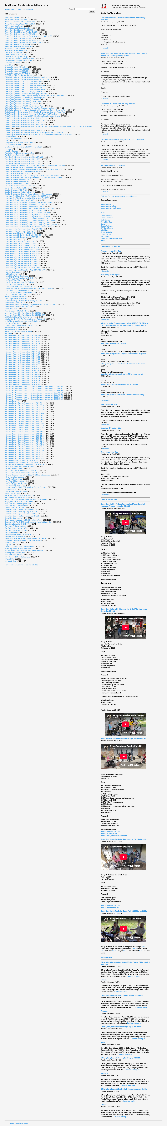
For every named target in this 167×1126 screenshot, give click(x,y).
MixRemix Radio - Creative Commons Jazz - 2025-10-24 (24, 430)
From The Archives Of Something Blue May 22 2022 (23, 161)
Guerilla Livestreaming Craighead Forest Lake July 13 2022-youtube (28, 194)
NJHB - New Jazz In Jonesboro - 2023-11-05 (21, 471)
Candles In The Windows (13, 53)
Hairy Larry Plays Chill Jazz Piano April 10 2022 (21, 243)
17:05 (103, 951)
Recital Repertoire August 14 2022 (17, 497)
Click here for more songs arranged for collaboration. (119, 196)
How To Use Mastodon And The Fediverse (19, 282)
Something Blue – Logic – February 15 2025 (20, 514)
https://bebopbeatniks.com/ (111, 831)
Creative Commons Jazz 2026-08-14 (17, 71)
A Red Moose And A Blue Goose (16, 20)
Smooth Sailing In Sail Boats (14, 508)
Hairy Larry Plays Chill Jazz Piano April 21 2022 (21, 245)
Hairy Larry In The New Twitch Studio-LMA (20, 231)
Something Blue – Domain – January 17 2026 (21, 510)
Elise (6, 141)
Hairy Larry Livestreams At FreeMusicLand (19, 241)
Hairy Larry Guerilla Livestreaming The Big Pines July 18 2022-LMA (28, 217)
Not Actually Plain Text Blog (18, 1123)
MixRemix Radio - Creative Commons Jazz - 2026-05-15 (24, 452)
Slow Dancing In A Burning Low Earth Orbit (20, 504)
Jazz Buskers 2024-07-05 (13, 303)
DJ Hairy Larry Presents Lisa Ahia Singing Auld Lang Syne (25, 98)
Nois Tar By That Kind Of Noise (16, 483)
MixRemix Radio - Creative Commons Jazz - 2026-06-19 (24, 458)
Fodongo (8, 149)
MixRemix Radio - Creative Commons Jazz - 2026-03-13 (24, 448)
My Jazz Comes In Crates (14, 469)
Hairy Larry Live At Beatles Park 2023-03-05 (20, 233)
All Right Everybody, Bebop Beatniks (17, 28)
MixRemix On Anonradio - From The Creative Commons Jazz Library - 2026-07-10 (34, 399)
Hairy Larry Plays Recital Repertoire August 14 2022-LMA (25, 270)
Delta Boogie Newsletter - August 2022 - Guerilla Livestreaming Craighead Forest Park (35, 112)
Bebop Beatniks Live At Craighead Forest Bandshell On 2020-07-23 (28, 36)
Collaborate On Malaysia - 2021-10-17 (18, 61)
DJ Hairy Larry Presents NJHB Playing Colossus (21, 104)
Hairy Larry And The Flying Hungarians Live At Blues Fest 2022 (27, 198)
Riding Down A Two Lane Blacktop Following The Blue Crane (26, 499)
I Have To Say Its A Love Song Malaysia (18, 286)
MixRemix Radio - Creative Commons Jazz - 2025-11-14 (24, 434)
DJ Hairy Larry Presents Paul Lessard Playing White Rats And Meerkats (29, 108)
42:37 (141, 951)
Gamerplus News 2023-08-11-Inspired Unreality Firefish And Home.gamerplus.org (33, 169)
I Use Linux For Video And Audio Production (20, 292)
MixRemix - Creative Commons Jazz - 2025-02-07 (22, 378)
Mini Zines (104, 230)
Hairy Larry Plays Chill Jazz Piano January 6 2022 (22, 249)
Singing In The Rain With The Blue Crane (19, 501)
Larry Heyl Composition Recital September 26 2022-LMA (25, 315)
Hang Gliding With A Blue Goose (16, 276)
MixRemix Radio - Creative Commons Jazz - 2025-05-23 (24, 405)
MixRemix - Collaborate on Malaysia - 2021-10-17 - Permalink (122, 140)
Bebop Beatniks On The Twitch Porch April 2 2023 (22, 40)
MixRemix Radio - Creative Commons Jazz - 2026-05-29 (24, 456)
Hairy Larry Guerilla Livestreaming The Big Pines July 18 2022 (26, 214)
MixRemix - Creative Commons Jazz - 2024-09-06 (22, 366)
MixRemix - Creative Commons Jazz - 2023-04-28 (22, 335)
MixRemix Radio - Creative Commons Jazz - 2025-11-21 (24, 436)
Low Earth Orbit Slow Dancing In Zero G (19, 325)
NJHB (103, 240)
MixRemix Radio (10, 401)
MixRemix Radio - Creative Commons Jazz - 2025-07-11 (24, 415)
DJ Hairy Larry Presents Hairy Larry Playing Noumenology (25, 89)
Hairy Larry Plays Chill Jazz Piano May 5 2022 (21, 266)
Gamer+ (103, 224)
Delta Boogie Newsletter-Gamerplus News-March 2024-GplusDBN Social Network (34, 132)
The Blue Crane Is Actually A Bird (16, 528)
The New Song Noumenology (15, 536)
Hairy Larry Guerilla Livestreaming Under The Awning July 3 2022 (27, 223)
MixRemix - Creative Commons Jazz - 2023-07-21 (22, 344)
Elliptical (104, 980)
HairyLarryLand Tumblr (109, 499)
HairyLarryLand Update (13, 272)
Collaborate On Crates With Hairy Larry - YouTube (118, 104)
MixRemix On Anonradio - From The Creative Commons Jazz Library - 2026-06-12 (34, 397)
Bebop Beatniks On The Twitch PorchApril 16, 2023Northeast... (123, 839)
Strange (103, 1105)
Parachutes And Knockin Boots (16, 491)
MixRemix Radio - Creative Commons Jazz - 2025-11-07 (24, 432)
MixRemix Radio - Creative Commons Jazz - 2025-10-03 (24, 428)
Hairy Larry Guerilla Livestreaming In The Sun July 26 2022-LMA (27, 212)
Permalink (105, 48)
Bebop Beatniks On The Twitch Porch (18, 38)
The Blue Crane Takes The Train (16, 530)
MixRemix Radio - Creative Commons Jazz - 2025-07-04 (24, 413)
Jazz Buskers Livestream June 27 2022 (18, 307)
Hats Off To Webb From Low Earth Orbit (19, 278)
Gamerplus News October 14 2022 (17, 184)
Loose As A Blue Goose (13, 323)
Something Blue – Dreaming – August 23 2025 (21, 512)
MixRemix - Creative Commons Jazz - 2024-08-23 (22, 362)
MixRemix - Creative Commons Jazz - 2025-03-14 (22, 385)
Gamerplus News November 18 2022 (18, 180)
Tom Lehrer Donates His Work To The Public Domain (23, 540)
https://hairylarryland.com (110, 907)
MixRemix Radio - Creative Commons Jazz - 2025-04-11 (24, 403)
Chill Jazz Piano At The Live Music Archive (19, 59)
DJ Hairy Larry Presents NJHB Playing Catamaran (22, 100)
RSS (36, 9)
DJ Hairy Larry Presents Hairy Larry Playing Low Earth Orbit (25, 87)
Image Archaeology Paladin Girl (15, 296)
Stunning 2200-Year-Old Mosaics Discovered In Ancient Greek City (28, 522)
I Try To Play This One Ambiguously (17, 290)
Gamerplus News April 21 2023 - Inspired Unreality (23, 171)
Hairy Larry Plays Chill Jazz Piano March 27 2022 (22, 255)
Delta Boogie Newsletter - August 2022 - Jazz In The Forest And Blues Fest (31, 114)
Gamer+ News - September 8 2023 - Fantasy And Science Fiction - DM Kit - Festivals (35, 165)
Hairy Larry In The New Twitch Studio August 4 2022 (23, 229)
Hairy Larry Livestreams (13, 239)
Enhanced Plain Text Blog (13, 145)
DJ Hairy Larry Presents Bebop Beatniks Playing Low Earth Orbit (27, 79)
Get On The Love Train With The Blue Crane (20, 186)
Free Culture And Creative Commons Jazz (19, 153)
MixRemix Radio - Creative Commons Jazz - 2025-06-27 (24, 411)
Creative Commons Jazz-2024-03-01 (18, 73)
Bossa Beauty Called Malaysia (15, 48)
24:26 (114, 951)
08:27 (135, 949)
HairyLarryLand (106, 216)
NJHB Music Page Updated (14, 477)
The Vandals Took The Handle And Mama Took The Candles (25, 538)
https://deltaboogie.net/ (109, 833)
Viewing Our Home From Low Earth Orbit (19, 547)
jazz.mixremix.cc (106, 204)
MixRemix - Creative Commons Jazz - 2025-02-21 (22, 381)
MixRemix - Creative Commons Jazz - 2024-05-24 (22, 354)
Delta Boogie (105, 220)
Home (7, 9)
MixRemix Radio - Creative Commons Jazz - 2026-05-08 (24, 450)
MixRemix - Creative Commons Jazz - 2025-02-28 (22, 383)
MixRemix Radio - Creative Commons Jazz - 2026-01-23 (24, 442)
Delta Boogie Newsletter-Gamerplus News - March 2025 (25, 124)
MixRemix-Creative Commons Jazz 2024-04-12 (21, 460)
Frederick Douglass (11, 151)
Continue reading (135, 976)
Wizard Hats (9, 559)
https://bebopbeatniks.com (110, 905)
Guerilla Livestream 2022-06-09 (16, 190)
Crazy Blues (9, 65)
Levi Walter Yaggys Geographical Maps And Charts (22, 321)
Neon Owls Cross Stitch (13, 479)
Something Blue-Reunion (13, 518)
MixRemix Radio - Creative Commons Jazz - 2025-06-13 (24, 407)
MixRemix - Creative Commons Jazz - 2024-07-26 (22, 358)
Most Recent (28, 9)
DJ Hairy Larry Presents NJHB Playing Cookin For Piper (24, 106)
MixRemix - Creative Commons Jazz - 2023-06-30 (22, 340)
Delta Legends (106, 234)
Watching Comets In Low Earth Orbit (18, 549)
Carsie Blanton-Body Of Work (15, 55)
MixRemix (8, 333)
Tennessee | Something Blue (111, 251)
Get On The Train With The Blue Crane (18, 188)
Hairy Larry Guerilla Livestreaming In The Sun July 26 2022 (25, 210)
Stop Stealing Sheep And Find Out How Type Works (23, 520)
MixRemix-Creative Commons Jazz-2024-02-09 (21, 463)
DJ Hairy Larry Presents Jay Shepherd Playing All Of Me (121, 1058)
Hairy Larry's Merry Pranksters (111, 238)
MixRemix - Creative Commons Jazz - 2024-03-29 (22, 350)
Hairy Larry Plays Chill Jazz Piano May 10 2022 (21, 260)
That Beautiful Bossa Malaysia (15, 526)
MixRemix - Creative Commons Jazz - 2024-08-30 (22, 364)
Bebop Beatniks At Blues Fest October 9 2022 (21, 32)
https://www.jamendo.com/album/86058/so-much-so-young (122, 395)
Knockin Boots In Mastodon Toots (17, 311)
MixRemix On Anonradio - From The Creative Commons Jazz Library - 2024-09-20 (34, 391)
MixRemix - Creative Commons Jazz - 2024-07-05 (22, 356)
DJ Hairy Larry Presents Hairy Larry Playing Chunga (23, 83)
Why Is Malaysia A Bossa (13, 555)
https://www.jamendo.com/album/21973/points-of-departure (123, 364)
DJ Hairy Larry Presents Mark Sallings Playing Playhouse (121, 1027)
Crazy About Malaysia (12, 63)
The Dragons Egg (11, 532)
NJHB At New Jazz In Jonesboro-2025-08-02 (21, 473)
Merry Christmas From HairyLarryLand (18, 331)
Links (103, 212)
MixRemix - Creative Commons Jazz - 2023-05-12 (22, 337)
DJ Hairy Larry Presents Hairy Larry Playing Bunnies (23, 81)
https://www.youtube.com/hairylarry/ (114, 835)
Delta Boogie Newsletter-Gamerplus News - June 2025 (24, 122)
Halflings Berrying (11, 274)
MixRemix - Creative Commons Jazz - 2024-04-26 (22, 352)
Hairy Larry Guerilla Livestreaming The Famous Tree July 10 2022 (27, 219)
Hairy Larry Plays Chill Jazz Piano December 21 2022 (23, 247)
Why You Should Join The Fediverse (17, 557)
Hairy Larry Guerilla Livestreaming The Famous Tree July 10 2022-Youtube (30, 221)
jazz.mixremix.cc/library (109, 206)
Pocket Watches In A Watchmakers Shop (19, 495)
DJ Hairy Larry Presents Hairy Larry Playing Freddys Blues (25, 85)
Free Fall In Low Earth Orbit (14, 155)
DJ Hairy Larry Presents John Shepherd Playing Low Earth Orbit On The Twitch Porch (35, 96)
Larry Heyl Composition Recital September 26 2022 (23, 313)
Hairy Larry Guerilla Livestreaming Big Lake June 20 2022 (25, 206)
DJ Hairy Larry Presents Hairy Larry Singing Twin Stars (24, 91)
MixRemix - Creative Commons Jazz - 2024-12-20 (22, 370)
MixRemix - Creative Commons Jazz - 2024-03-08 (22, 348)
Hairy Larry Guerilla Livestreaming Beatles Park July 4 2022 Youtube (28, 202)
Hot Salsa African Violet (13, 280)
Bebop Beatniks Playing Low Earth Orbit (19, 46)
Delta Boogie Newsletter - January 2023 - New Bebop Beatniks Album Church (32, 116)
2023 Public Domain (12, 18)
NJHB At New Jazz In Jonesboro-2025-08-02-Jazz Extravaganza (27, 475)
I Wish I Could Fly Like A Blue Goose (17, 294)
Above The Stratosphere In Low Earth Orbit (20, 22)
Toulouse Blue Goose (12, 542)
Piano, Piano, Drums (12, 493)
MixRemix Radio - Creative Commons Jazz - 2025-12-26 (24, 440)
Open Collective (10, 489)
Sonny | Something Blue (109, 452)
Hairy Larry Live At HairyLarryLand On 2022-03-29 (22, 237)
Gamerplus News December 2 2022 (17, 173)
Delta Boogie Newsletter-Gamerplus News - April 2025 (24, 118)
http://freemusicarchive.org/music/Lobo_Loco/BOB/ (119, 384)
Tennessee (104, 1011)
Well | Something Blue (109, 404)
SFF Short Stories (107, 228)
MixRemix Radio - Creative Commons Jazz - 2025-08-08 (24, 419)
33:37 (125, 951)
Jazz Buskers (105, 236)
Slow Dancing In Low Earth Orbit (16, 506)
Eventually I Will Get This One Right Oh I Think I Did (23, 147)
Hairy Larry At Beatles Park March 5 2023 (19, 200)
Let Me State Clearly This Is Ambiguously (19, 317)
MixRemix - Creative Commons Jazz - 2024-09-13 (22, 368)
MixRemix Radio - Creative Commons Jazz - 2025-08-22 (24, 422)
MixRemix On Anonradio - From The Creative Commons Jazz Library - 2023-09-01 (34, 389)
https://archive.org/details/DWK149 (114, 343)
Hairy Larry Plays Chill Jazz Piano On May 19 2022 (22, 268)
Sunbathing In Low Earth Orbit (15, 524)
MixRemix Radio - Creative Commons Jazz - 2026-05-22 (24, 454)
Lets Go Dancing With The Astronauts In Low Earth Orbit (25, 319)
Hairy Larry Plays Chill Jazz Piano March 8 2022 (21, 258)
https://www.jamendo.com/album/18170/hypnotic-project (122, 374)
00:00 (143, 947)
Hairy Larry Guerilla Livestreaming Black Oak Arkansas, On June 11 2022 (30, 208)
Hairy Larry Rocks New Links (111, 246)
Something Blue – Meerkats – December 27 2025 (22, 516)
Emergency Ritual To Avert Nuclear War (18, 143)
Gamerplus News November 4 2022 (17, 182)
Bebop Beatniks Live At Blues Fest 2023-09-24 (21, 34)
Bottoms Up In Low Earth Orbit (16, 50)
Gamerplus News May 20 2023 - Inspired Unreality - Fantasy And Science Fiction (33, 178)
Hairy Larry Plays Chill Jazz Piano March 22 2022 (22, 251)
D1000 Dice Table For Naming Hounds (18, 75)
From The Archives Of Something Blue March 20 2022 (24, 157)
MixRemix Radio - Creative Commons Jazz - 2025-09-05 (24, 424)
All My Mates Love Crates (14, 26)
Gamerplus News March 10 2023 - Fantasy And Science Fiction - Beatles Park (32, 176)
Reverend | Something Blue (110, 275)
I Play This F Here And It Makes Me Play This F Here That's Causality (29, 288)
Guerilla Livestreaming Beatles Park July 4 (19, 192)
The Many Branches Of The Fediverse (18, 534)
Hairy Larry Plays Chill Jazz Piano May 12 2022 (21, 262)
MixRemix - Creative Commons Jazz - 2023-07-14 (22, 342)
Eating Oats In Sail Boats (13, 139)
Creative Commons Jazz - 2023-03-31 (18, 69)
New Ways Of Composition (14, 481)
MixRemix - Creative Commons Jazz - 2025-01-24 (22, 374)
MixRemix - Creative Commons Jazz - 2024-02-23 (22, 346)
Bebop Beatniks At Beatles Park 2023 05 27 (20, 30)
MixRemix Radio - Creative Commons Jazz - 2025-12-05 (24, 438)
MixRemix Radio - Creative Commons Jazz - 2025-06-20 (24, 409)
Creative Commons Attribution (15, 67)
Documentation (10, 137)
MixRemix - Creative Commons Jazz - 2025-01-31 (22, 376)
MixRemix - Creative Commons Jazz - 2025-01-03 (22, 372)
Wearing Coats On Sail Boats (15, 553)
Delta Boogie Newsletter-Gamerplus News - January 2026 (25, 120)
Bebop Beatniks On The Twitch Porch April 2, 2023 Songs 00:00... (124, 911)
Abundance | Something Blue (111, 428)
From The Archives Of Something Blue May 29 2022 (23, 163)
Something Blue (106, 222)
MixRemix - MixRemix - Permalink (113, 165)
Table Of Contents (17, 9)
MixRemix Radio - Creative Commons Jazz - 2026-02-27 (24, 446)
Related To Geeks (106, 226)
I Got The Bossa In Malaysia (14, 284)
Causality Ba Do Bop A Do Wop (16, 57)
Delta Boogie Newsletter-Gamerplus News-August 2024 (24, 130)
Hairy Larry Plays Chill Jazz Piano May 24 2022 (21, 264)
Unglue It (8, 545)
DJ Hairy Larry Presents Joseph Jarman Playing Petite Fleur (122, 995)
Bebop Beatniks (106, 232)
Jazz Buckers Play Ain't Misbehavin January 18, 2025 (23, 301)
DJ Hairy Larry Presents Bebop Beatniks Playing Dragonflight (26, 77)
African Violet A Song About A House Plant (20, 24)
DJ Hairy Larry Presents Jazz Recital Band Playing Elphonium (26, 94)
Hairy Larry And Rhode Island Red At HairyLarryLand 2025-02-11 (28, 196)
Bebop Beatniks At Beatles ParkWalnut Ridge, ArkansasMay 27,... (124, 739)
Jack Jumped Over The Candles (16, 299)
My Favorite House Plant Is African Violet (19, 467)
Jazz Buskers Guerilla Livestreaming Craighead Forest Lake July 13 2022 (30, 305)
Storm (103, 1042)
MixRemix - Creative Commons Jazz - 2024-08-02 (22, 360)
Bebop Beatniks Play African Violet (17, 44)
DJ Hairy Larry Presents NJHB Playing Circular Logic (23, 102)
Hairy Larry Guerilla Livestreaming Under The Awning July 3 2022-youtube (31, 225)
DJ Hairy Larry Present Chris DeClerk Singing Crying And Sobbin (124, 1089)
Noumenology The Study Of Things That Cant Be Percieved (25, 487)
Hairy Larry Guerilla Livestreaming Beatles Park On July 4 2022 (27, 204)
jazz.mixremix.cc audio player (111, 208)
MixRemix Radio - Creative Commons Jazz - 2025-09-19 (24, 426)
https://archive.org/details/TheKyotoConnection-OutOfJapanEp (123, 354)
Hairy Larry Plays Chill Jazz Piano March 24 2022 (22, 253)
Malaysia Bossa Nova (12, 327)
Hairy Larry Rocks (107, 218)
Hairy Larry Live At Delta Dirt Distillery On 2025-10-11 (24, 235)
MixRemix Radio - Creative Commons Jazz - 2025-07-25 (24, 417)
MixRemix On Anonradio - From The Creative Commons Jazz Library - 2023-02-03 (34, 387)
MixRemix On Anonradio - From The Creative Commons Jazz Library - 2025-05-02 (34, 395)
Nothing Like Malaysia (12, 485)
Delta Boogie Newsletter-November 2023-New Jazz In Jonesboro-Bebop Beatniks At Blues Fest (38, 135)
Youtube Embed (10, 561)
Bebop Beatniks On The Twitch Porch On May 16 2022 (24, 42)
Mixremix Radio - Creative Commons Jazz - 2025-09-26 (24, 465)
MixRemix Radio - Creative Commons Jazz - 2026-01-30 (24, 444)
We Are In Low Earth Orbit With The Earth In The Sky (24, 551)
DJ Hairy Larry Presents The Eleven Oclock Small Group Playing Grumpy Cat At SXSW (35, 110)
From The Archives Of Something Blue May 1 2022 (23, 159)
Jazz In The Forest (11, 309)
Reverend (104, 1073)
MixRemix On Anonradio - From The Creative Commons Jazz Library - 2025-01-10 (34, 393)
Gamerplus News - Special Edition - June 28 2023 (22, 167)
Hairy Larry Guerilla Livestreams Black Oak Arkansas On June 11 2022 (29, 227)
